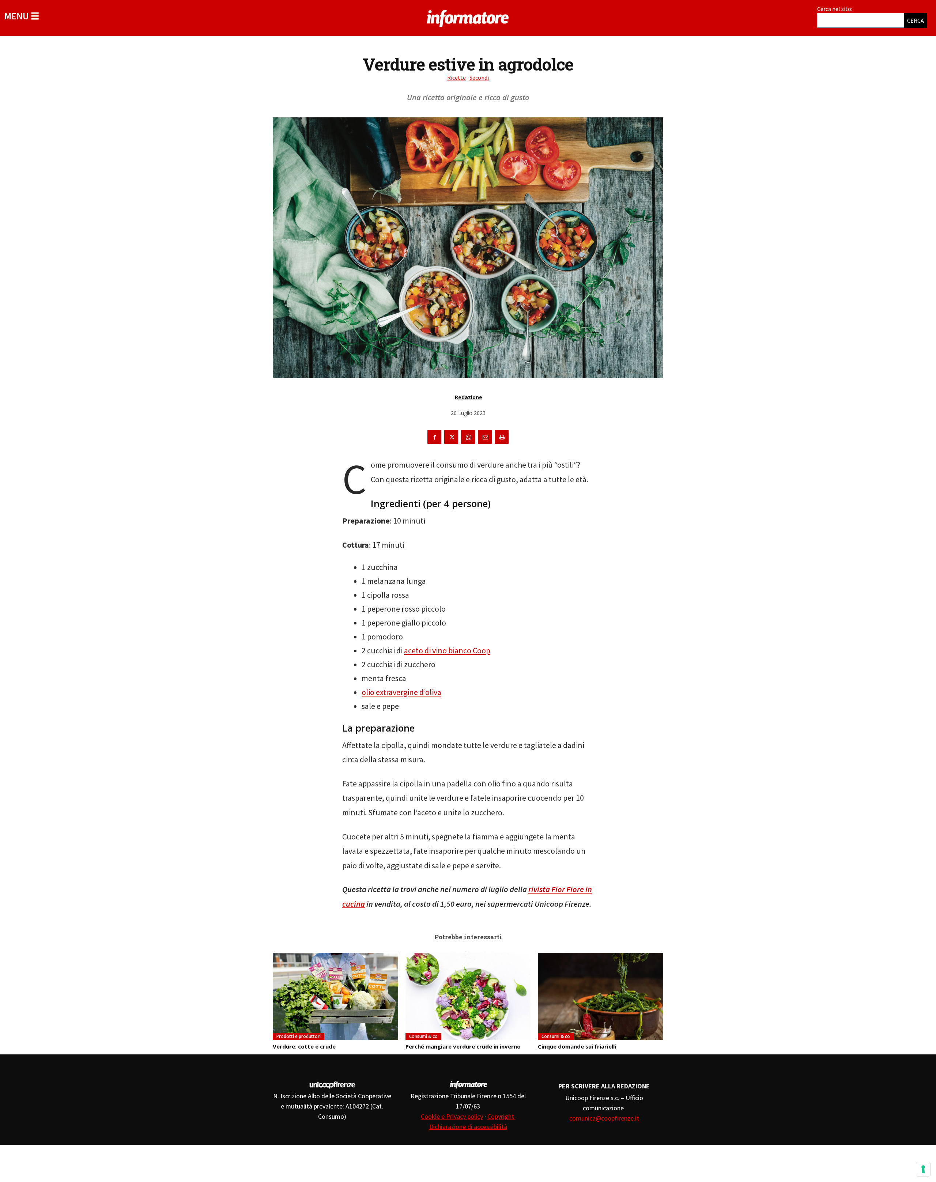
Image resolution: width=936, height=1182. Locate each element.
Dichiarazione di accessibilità (468, 1126)
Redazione (468, 397)
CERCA (915, 20)
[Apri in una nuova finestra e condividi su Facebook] (434, 437)
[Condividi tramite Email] (485, 437)
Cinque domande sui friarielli (577, 1046)
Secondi (479, 77)
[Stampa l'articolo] (501, 437)
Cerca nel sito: (834, 8)
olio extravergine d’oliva (401, 692)
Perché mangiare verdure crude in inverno (463, 1046)
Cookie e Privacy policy (452, 1116)
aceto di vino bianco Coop (447, 650)
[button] (21, 15)
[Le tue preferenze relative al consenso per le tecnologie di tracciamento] (923, 1169)
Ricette (456, 77)
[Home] (468, 17)
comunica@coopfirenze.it (604, 1118)
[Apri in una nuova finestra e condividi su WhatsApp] (468, 437)
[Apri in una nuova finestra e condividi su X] (451, 437)
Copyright (501, 1116)
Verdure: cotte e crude (304, 1046)
